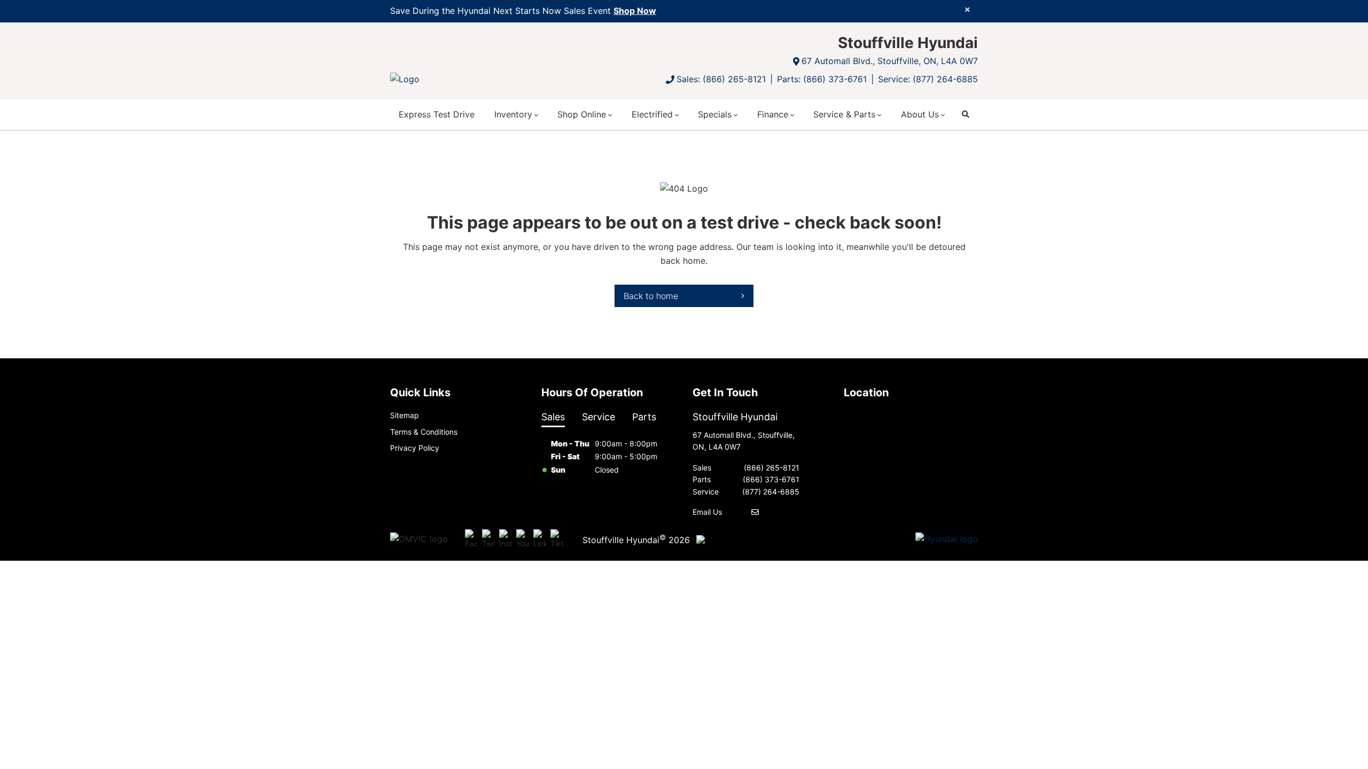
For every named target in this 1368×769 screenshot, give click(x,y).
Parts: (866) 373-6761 (822, 79)
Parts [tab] (644, 416)
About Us (920, 114)
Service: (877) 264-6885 (928, 79)
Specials (715, 114)
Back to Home (651, 296)
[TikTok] (556, 539)
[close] (967, 9)
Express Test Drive (437, 114)
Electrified (652, 114)
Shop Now (634, 10)
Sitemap (404, 415)
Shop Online (581, 114)
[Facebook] (471, 539)
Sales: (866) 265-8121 (721, 79)
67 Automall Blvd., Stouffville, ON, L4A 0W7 (890, 61)
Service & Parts (844, 114)
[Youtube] (522, 539)
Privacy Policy (414, 447)
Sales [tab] (553, 416)
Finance (772, 114)
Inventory (513, 114)
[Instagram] (505, 539)
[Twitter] (488, 539)
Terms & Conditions (423, 431)
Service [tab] (598, 416)
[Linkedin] (539, 539)
